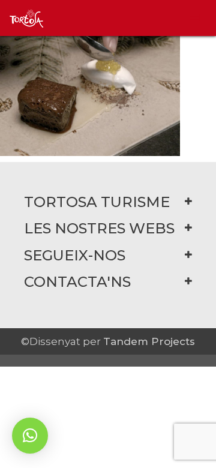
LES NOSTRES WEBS (99, 228)
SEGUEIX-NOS (74, 255)
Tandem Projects (149, 341)
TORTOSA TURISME (97, 202)
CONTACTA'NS (77, 281)
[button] (30, 436)
